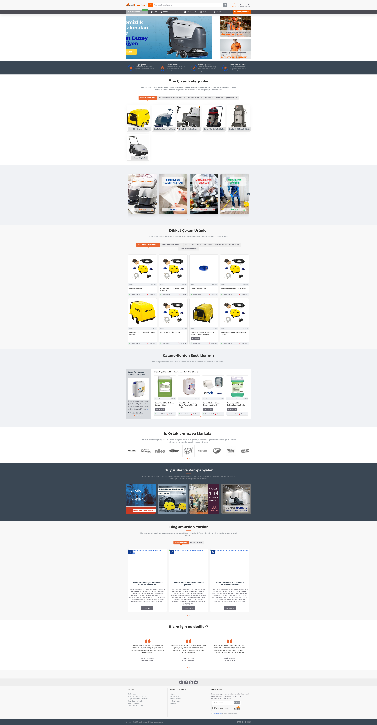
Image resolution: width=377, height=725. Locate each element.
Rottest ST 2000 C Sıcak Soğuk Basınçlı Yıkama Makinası (202, 333)
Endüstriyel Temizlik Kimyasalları (171, 98)
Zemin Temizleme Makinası (164, 129)
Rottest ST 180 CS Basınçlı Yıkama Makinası (142, 333)
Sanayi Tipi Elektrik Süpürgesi (214, 129)
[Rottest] (173, 499)
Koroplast (245, 457)
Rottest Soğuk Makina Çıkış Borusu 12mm (234, 333)
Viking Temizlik (231, 457)
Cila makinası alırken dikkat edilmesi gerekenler (189, 584)
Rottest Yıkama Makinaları (148, 244)
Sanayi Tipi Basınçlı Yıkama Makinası (139, 129)
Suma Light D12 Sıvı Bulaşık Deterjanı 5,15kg (236, 404)
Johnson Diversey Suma (161, 398)
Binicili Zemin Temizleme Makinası (189, 129)
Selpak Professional (188, 457)
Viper (174, 457)
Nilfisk (146, 457)
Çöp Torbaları (231, 98)
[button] (128, 194)
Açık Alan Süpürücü (139, 158)
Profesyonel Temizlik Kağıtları (227, 244)
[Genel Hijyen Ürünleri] (234, 194)
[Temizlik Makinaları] (142, 194)
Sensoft (205, 398)
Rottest (131, 284)
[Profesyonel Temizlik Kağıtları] (173, 194)
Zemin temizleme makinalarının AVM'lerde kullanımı (230, 584)
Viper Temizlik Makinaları (172, 244)
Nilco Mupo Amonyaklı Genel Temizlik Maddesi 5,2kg (188, 405)
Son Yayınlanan (181, 542)
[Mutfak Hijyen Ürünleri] (203, 194)
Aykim (216, 457)
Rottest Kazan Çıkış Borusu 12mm (172, 332)
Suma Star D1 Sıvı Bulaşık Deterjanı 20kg (164, 404)
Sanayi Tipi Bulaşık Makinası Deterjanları (137, 373)
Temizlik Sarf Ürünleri (214, 98)
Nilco (180, 398)
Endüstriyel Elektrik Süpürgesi (239, 129)
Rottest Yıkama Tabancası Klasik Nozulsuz (172, 289)
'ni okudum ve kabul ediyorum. (225, 713)
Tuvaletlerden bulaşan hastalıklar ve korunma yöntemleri (147, 584)
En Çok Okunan (196, 542)
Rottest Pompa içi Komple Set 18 (233, 288)
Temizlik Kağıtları (195, 98)
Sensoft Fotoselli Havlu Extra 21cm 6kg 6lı (211, 404)
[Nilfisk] (236, 499)
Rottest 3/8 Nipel (135, 288)
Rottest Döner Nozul (198, 288)
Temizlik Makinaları (147, 98)
